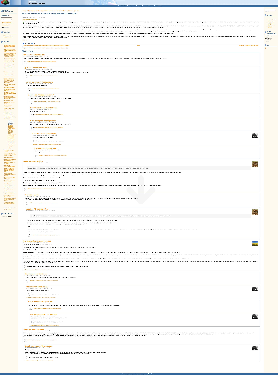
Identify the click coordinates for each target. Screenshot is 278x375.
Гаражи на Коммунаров (9, 87)
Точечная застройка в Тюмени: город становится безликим (11, 122)
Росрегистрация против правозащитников (9, 181)
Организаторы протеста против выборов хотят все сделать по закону (10, 154)
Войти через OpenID (6, 22)
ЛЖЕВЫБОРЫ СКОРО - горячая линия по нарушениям (9, 109)
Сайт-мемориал (121, 5)
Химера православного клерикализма (9, 196)
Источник (25, 40)
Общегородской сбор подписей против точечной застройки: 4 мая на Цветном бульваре (10, 117)
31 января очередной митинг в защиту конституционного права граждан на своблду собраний (9, 66)
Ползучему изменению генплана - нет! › (249, 45)
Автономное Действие (270, 27)
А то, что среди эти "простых (43, 121)
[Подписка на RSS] (265, 48)
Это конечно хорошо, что (34, 55)
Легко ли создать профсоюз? (8, 106)
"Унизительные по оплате (36, 274)
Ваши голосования (8, 37)
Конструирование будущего (30, 19)
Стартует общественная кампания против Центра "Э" (9, 46)
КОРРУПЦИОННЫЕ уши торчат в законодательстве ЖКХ (10, 50)
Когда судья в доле (8, 100)
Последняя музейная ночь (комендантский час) (10, 160)
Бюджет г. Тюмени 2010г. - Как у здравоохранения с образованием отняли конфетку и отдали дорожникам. (10, 80)
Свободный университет (270, 24)
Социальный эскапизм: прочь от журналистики (9, 203)
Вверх (138, 45)
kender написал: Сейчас (33, 161)
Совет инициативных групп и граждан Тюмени (10, 186)
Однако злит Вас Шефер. (37, 287)
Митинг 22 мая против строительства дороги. (9, 113)
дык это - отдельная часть (36, 68)
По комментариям (147, 5)
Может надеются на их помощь (43, 108)
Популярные (131, 5)
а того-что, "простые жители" (41, 95)
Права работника (271, 25)
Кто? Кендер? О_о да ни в (45, 148)
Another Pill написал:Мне (37, 209)
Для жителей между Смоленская (37, 241)
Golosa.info (33, 2)
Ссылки (24, 20)
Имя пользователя (5, 15)
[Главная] (5, 4)
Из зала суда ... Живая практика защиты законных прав (10, 93)
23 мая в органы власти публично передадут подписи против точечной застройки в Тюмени (11, 145)
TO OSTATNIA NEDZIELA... (9, 74)
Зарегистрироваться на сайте (8, 23)
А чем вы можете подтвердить (39, 82)
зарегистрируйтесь (42, 48)
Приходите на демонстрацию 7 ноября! (9, 166)
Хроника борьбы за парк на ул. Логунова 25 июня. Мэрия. (10, 199)
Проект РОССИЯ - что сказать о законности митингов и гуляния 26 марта (9, 170)
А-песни (269, 21)
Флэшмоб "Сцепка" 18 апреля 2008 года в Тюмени (10, 193)
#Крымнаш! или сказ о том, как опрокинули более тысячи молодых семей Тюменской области (10, 55)
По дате (138, 5)
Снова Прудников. (8, 183)
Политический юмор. (8, 157)
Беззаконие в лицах (8, 76)
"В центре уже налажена (33, 329)
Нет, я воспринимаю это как (40, 302)
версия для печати (27, 48)
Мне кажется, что (32, 195)
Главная (24, 10)
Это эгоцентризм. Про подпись (43, 314)
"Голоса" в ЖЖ (271, 22)
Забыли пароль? (6, 25)
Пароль (3, 18)
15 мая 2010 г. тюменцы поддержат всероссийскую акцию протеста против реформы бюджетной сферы (10, 60)
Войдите (34, 48)
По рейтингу (157, 5)
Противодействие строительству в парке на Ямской (9, 174)
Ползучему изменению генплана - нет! (11, 126)
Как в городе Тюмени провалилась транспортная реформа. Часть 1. (10, 97)
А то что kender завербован (44, 134)
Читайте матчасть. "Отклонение (38, 346)
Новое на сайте (7, 35)
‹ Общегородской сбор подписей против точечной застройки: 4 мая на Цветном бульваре (46, 45)
